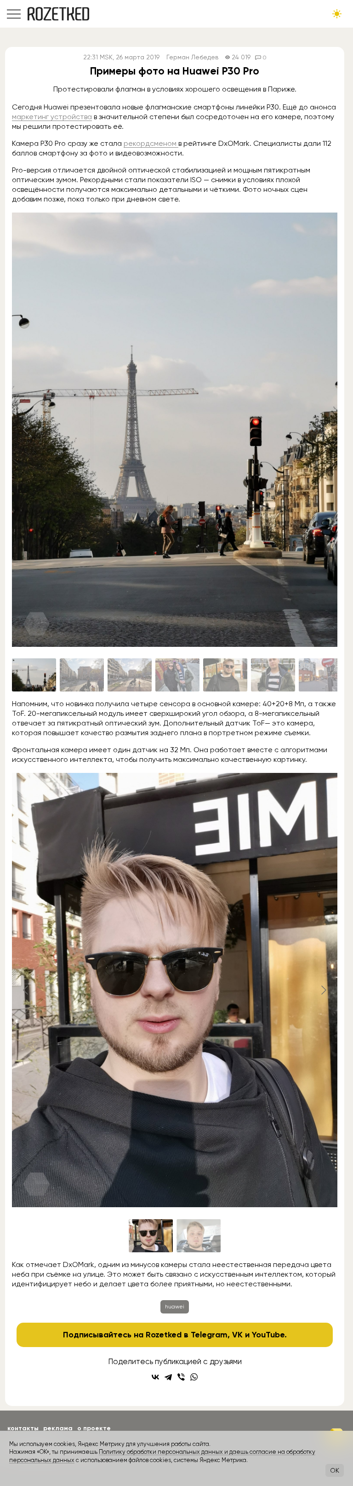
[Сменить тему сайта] (337, 14)
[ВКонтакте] (155, 1376)
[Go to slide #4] (177, 674)
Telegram (209, 1335)
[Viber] (181, 1376)
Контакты (23, 1428)
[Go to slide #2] (82, 674)
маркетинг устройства (52, 116)
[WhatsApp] (193, 1376)
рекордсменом (151, 143)
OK (334, 1470)
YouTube (268, 1335)
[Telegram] (168, 1376)
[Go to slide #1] (34, 674)
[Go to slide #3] (130, 674)
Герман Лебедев (192, 57)
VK (237, 1335)
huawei (174, 1306)
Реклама (58, 1428)
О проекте (94, 1428)
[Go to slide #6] (273, 674)
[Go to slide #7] (321, 674)
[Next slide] (323, 429)
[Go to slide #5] (225, 674)
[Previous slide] (26, 429)
